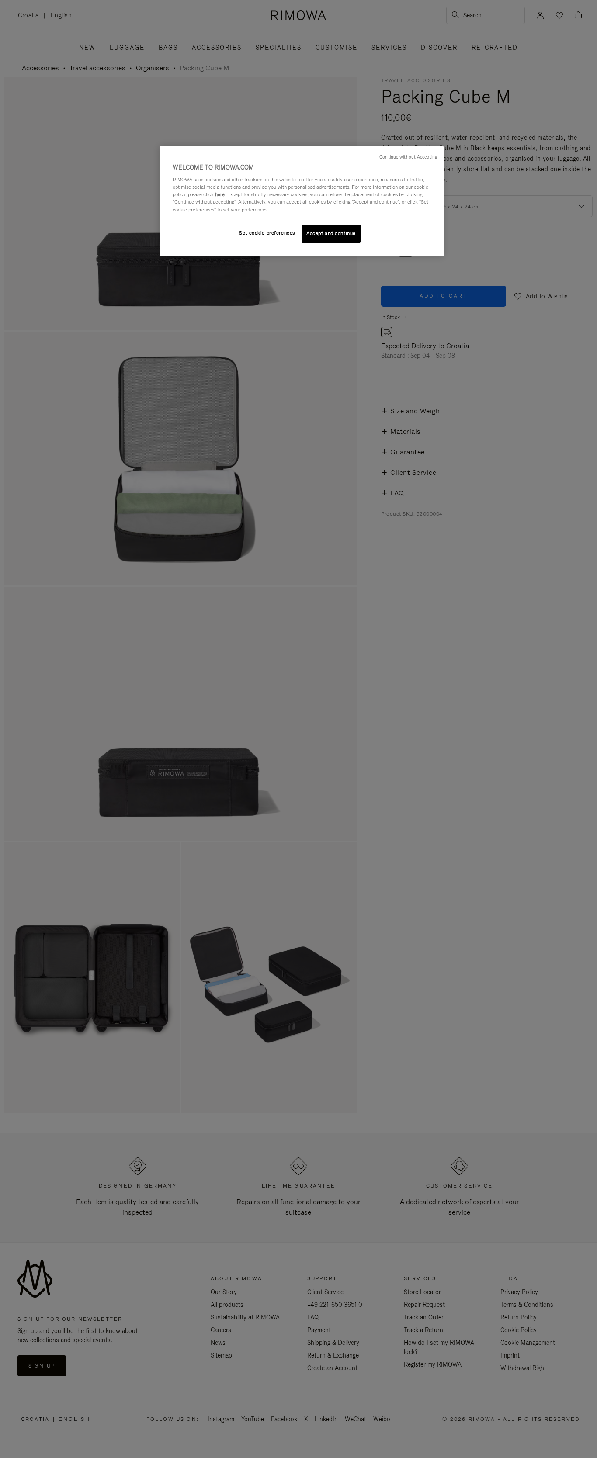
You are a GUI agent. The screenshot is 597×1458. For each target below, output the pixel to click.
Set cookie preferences (267, 232)
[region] (302, 201)
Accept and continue (331, 233)
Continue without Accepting (408, 157)
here (220, 194)
